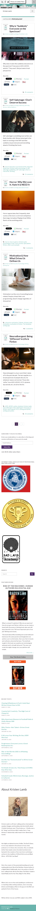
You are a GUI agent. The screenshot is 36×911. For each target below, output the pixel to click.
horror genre (14, 242)
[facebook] (5, 1)
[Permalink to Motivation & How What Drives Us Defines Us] (18, 279)
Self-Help (27, 105)
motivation (6, 324)
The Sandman (27, 324)
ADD (6, 406)
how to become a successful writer (16, 167)
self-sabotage (20, 170)
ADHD (11, 406)
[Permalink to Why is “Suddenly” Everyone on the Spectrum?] (18, 48)
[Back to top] (31, 906)
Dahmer (21, 322)
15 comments (29, 174)
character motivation (11, 322)
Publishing (21, 105)
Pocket (26, 79)
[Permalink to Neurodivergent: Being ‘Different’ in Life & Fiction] (18, 358)
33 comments (29, 414)
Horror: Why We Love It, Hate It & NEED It (21, 183)
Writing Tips (6, 265)
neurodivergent (8, 408)
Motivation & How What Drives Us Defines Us (19, 258)
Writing (12, 171)
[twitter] (8, 1)
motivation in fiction (16, 324)
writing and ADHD (25, 409)
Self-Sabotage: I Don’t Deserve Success (21, 101)
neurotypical (11, 409)
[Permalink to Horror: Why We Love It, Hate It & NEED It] (18, 200)
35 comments (29, 92)
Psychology (15, 34)
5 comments (29, 248)
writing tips (6, 325)
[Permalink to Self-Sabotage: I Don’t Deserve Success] (18, 121)
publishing (12, 170)
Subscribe (7, 447)
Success (5, 107)
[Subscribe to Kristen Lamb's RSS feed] (2, 1)
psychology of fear (8, 243)
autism (15, 406)
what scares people (13, 245)
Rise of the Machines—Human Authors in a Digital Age (18, 587)
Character (15, 263)
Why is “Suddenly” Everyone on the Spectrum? (19, 29)
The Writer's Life (23, 34)
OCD (17, 409)
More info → (30, 652)
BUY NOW (17, 661)
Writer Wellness (12, 107)
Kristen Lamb (7, 11)
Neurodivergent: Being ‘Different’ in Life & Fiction (21, 339)
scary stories (19, 243)
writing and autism (8, 411)
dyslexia (20, 406)
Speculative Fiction (24, 187)
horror (7, 242)
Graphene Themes (15, 908)
